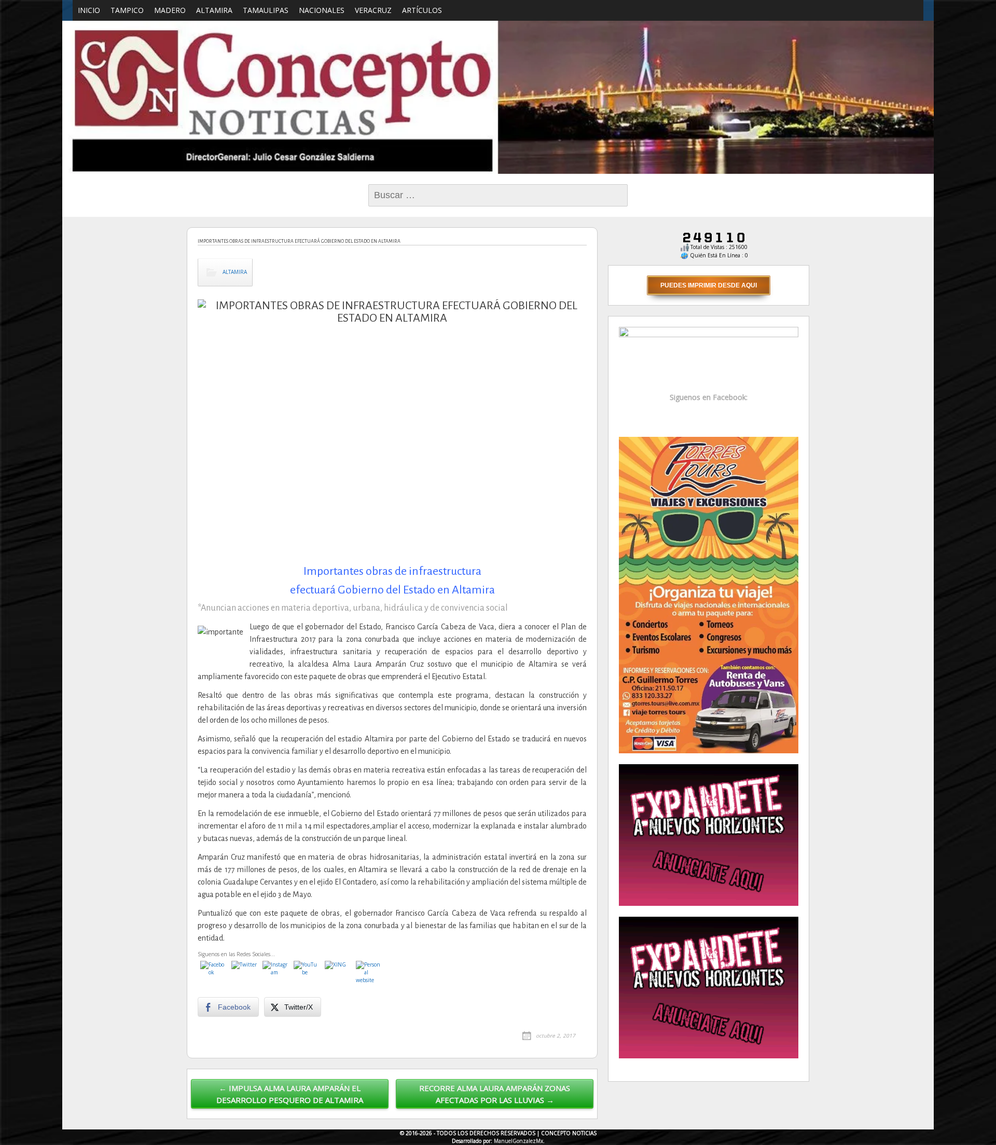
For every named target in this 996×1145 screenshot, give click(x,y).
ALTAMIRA (214, 10)
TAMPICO (127, 10)
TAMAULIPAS (265, 10)
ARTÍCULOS (422, 10)
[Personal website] (369, 974)
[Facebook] (213, 974)
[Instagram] (275, 974)
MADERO (170, 10)
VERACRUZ (373, 10)
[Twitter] (244, 974)
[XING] (338, 974)
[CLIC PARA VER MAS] (708, 594)
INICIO (89, 10)
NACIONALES (321, 10)
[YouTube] (307, 974)
